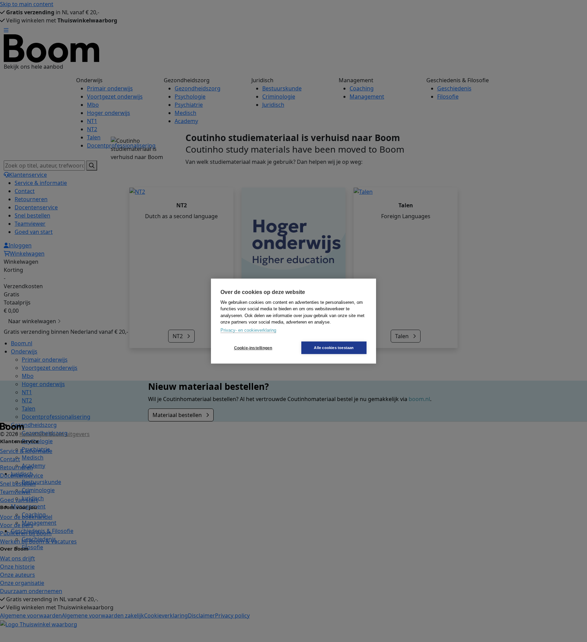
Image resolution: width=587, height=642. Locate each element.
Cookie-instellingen (253, 347)
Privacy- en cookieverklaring (248, 329)
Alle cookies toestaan (334, 348)
